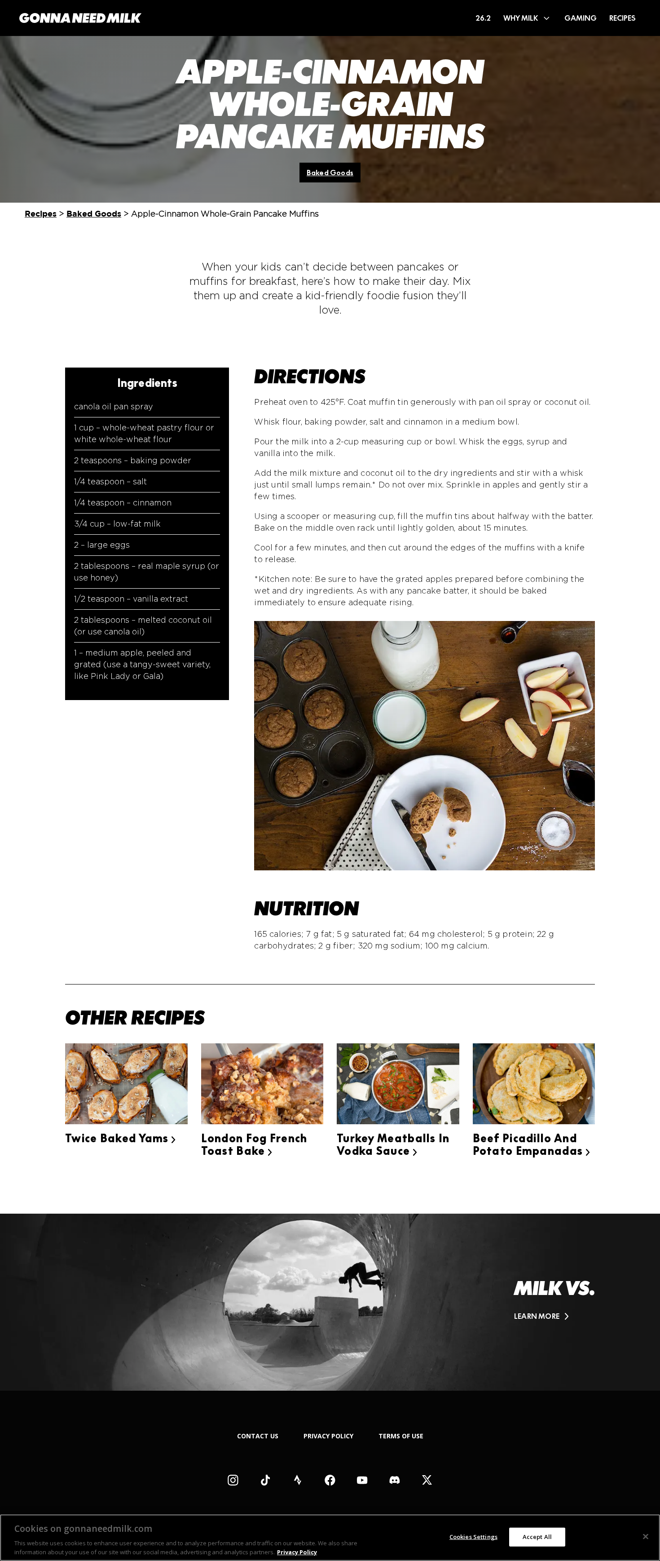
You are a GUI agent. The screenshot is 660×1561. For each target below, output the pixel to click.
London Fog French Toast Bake (254, 1144)
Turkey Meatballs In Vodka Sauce (393, 1144)
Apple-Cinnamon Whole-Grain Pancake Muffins (330, 104)
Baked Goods (330, 172)
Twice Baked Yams (120, 1138)
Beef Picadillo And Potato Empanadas (531, 1144)
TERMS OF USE (400, 1436)
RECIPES (622, 17)
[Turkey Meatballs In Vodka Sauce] (398, 1085)
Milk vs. (554, 1288)
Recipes (41, 213)
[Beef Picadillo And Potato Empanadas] (534, 1085)
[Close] (646, 1537)
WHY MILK (520, 17)
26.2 (483, 17)
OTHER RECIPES (135, 1018)
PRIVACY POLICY (328, 1436)
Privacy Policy (297, 1552)
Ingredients (147, 383)
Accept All (537, 1537)
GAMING (580, 17)
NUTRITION (306, 909)
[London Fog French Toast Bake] (262, 1085)
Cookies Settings (473, 1537)
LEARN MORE (536, 1316)
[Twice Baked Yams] (126, 1085)
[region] (330, 1537)
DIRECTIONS (309, 377)
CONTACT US (257, 1436)
